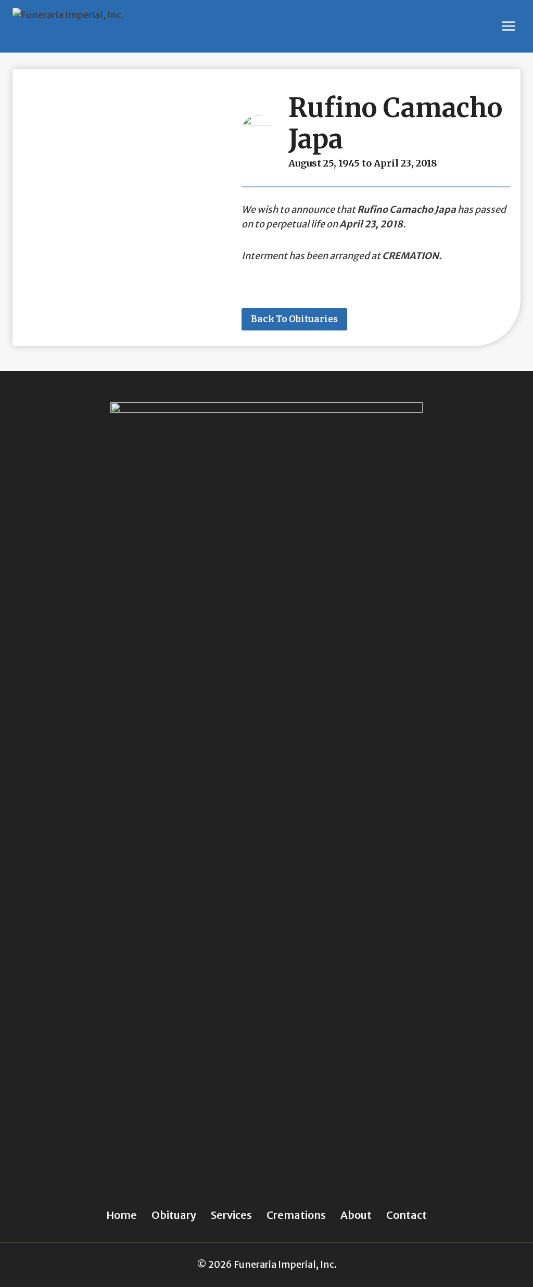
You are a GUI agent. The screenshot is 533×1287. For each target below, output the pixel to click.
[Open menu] (508, 26)
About (356, 1214)
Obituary (173, 1214)
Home (121, 1214)
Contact (406, 1214)
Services (231, 1214)
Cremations (296, 1214)
